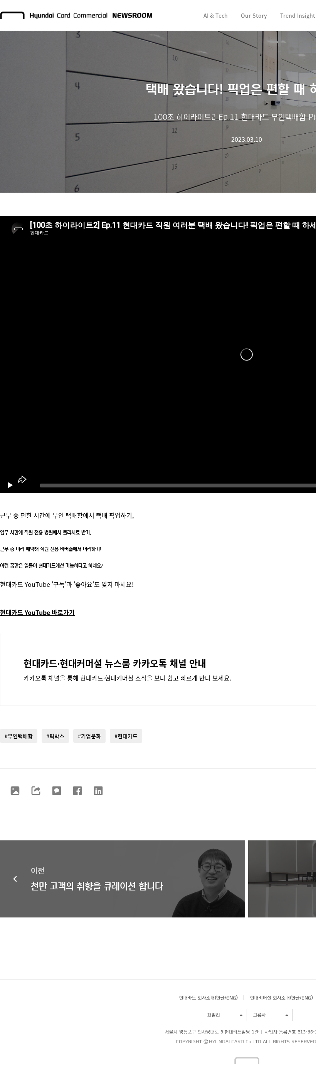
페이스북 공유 (77, 790)
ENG (231, 997)
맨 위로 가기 (295, 1066)
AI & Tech (215, 15)
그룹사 (259, 1015)
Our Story (254, 15)
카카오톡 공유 (56, 790)
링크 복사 (36, 790)
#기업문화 (89, 736)
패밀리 (213, 1015)
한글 (220, 997)
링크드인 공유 (98, 790)
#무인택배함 (19, 736)
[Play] (10, 485)
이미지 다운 (15, 790)
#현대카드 (126, 736)
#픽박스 (55, 736)
